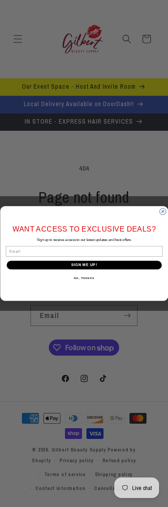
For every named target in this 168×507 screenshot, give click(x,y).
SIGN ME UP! (84, 265)
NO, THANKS (84, 278)
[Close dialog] (162, 211)
